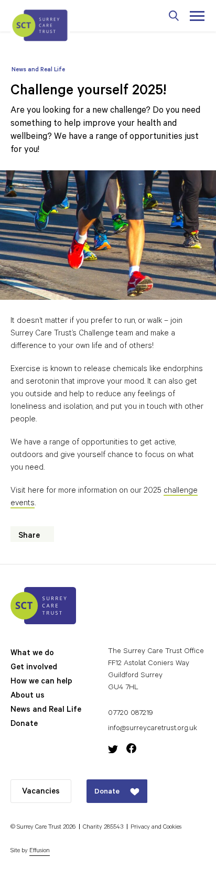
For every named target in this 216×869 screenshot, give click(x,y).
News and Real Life (38, 70)
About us (27, 696)
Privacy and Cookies (156, 827)
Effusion (39, 851)
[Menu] (196, 16)
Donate (24, 724)
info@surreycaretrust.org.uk (152, 729)
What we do (32, 653)
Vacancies (41, 792)
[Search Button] (174, 16)
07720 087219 (130, 714)
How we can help (41, 682)
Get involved (33, 668)
